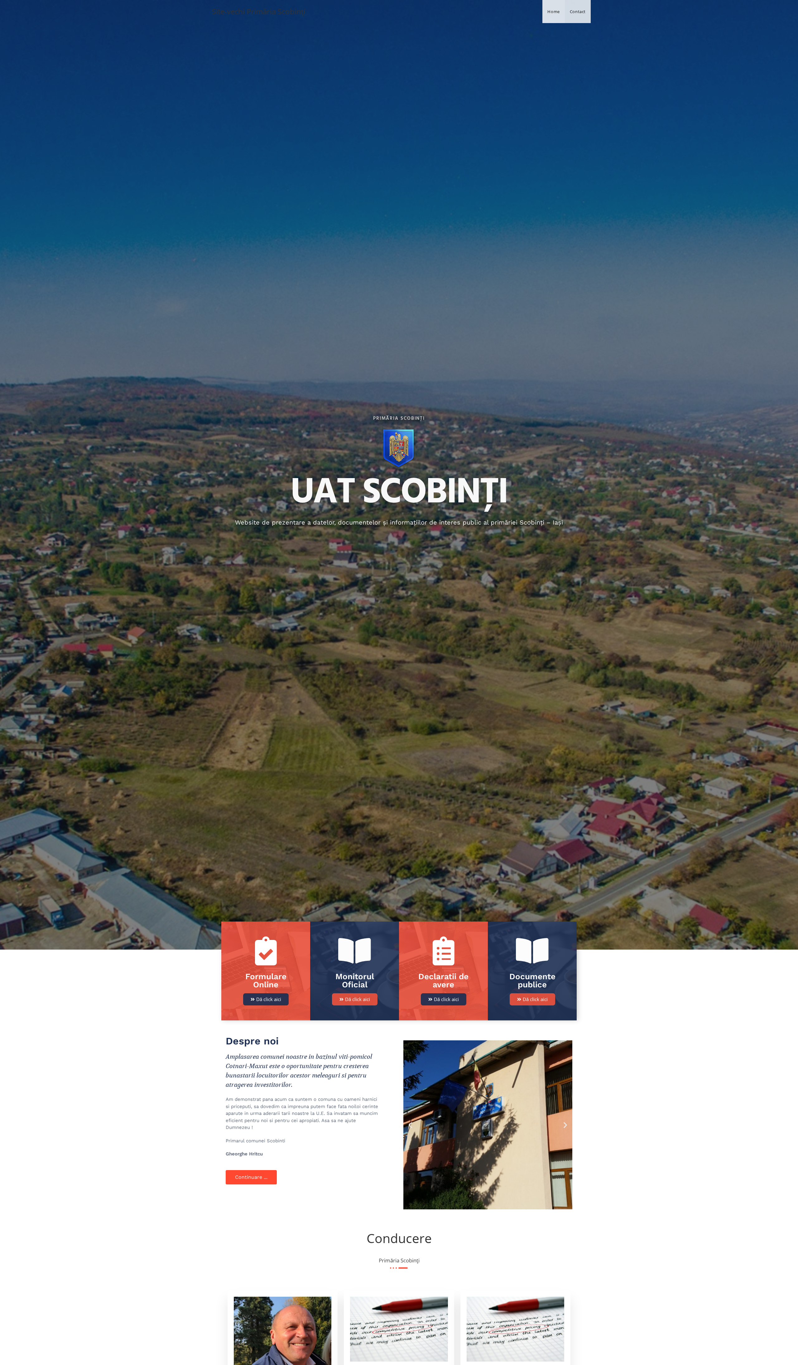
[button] (410, 1125)
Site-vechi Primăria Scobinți (258, 11)
